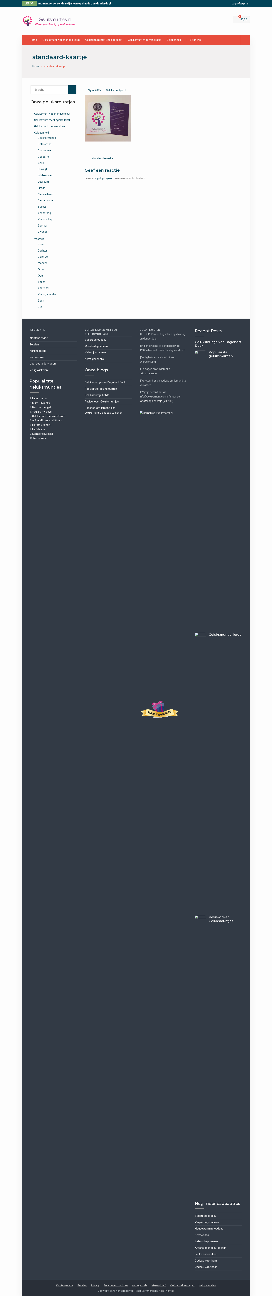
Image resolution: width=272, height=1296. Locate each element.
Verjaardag (44, 213)
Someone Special (42, 433)
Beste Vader (40, 438)
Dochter (42, 250)
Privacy (95, 1285)
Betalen (34, 344)
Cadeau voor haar (206, 1267)
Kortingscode (38, 350)
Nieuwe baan (45, 194)
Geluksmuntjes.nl (116, 90)
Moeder (42, 263)
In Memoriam (45, 175)
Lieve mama (39, 398)
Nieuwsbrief (37, 357)
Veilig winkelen (39, 370)
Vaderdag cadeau (96, 339)
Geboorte (43, 156)
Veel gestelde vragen (43, 363)
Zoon (41, 300)
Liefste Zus (38, 429)
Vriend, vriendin (47, 294)
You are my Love (42, 411)
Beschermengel (47, 137)
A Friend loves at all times (47, 420)
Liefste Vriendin (41, 424)
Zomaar (42, 225)
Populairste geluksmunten (101, 388)
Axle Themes (166, 1290)
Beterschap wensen (207, 1241)
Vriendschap (45, 219)
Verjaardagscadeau (207, 1222)
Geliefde (43, 256)
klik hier (168, 401)
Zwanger (43, 231)
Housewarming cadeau (209, 1228)
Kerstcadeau (203, 1235)
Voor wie (195, 39)
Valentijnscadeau (95, 352)
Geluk (41, 163)
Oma (41, 269)
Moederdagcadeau (96, 346)
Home (33, 39)
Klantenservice (39, 338)
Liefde (41, 188)
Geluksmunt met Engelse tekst (103, 39)
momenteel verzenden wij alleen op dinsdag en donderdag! (74, 3)
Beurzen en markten (116, 1285)
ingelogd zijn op (104, 178)
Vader (41, 281)
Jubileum (43, 181)
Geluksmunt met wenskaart (144, 39)
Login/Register (240, 3)
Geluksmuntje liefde (97, 395)
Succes (42, 206)
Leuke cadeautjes (206, 1254)
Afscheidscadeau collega (210, 1248)
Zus (40, 306)
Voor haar (43, 288)
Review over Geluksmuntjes (102, 401)
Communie (44, 150)
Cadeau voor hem (206, 1260)
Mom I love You (41, 402)
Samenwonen (46, 200)
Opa (40, 275)
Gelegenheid (174, 39)
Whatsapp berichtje (151, 401)
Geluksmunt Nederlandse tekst (61, 39)
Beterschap (44, 144)
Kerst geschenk (94, 359)
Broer (41, 244)
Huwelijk (43, 169)
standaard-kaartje (102, 158)
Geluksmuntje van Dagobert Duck (105, 382)
